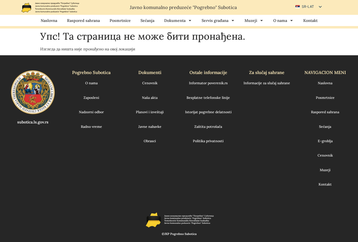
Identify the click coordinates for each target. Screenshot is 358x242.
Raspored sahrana (83, 20)
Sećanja (147, 20)
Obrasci (150, 141)
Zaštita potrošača (208, 126)
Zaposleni (91, 97)
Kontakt (310, 20)
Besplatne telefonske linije (208, 97)
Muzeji (251, 20)
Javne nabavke (149, 126)
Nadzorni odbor (91, 112)
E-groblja (325, 141)
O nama (280, 20)
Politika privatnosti (208, 141)
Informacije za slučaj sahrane (267, 83)
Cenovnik (150, 83)
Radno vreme (91, 126)
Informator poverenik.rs (208, 83)
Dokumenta (175, 20)
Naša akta (150, 97)
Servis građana (215, 20)
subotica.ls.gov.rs (32, 122)
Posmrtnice (120, 20)
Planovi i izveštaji (150, 112)
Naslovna (49, 20)
